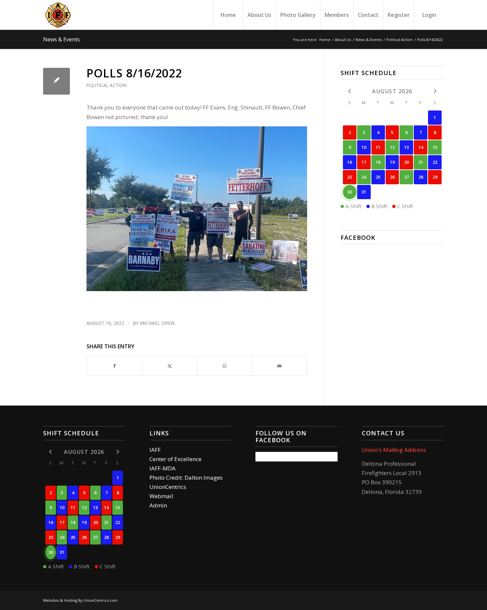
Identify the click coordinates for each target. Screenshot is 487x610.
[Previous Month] (349, 91)
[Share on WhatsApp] (224, 365)
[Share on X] (169, 365)
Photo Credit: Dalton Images (186, 477)
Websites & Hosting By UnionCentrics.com (80, 600)
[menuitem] (228, 15)
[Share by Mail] (279, 365)
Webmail (161, 496)
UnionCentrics (167, 487)
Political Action (106, 85)
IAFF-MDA (162, 468)
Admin (158, 505)
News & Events (61, 39)
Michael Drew (157, 323)
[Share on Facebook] (114, 365)
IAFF (155, 450)
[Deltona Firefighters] (58, 15)
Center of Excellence (175, 459)
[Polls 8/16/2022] (56, 81)
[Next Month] (435, 91)
